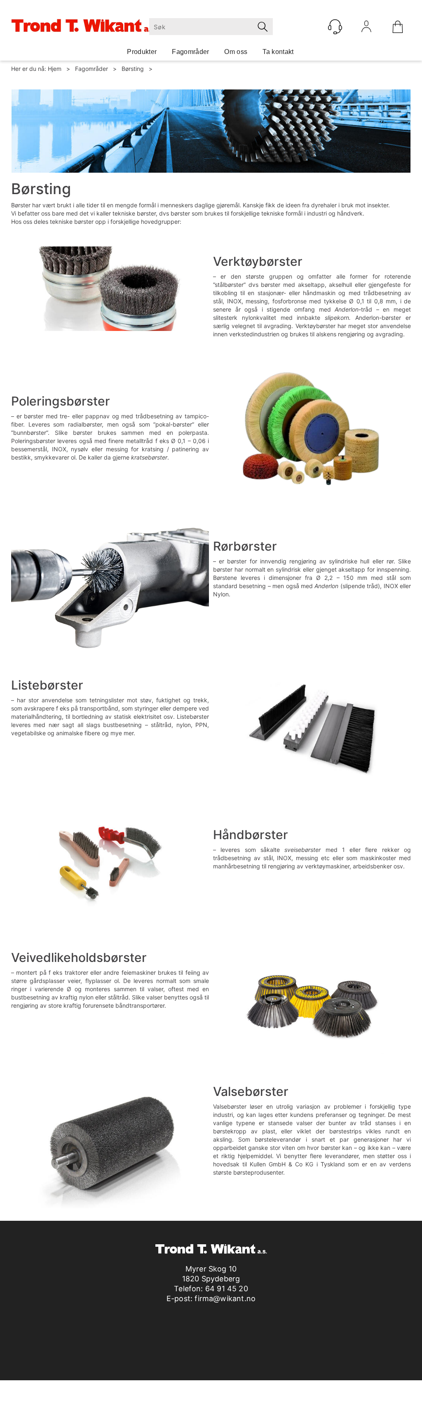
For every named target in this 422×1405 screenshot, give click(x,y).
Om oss (235, 51)
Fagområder (190, 51)
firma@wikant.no (225, 1298)
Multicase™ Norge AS (361, 1388)
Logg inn (366, 28)
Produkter (142, 51)
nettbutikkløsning (282, 1388)
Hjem (54, 68)
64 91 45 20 (226, 1288)
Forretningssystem (224, 1388)
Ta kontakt (278, 51)
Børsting (133, 68)
